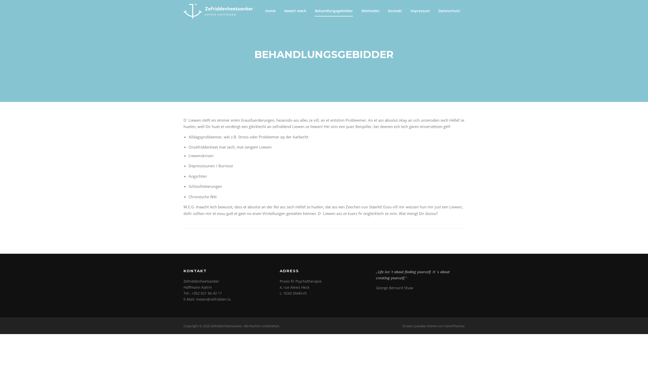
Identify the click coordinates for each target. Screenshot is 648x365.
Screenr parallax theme (419, 326)
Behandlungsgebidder (334, 10)
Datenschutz (449, 10)
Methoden (370, 10)
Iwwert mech (295, 10)
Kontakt (395, 10)
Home (270, 10)
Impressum (420, 10)
